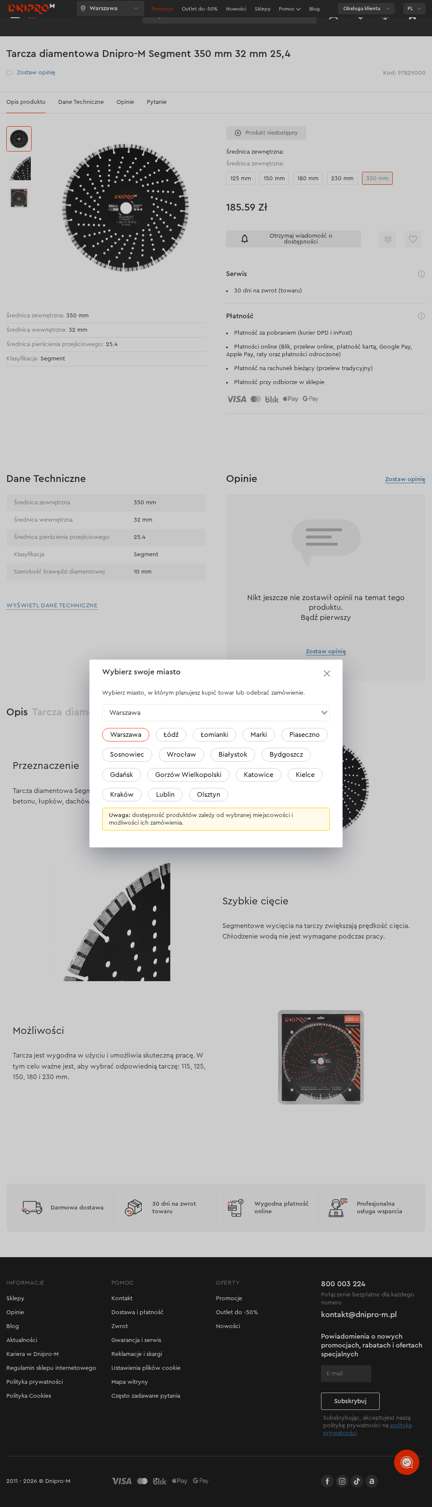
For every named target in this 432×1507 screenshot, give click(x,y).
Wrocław (181, 754)
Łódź (171, 734)
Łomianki (214, 734)
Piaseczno (304, 734)
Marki (259, 734)
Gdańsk (121, 774)
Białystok (233, 754)
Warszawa (125, 734)
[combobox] (216, 712)
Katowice (258, 774)
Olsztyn (208, 794)
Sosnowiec (127, 754)
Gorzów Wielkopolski (188, 774)
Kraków (122, 794)
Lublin (165, 794)
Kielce (305, 774)
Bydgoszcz (286, 754)
